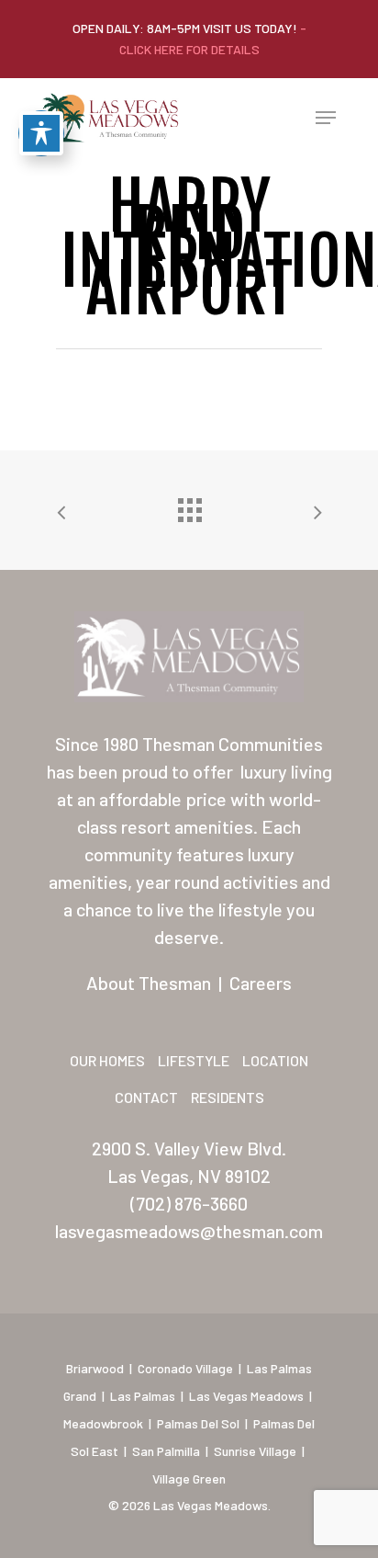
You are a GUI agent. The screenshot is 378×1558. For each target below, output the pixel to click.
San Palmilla (166, 1451)
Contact (146, 1097)
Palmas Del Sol (198, 1423)
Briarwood (95, 1368)
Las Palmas (142, 1396)
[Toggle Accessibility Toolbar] (41, 133)
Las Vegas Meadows (246, 1396)
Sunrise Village (255, 1451)
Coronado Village (185, 1368)
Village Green (189, 1478)
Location (275, 1060)
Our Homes (107, 1060)
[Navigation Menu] (326, 117)
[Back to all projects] (189, 505)
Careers (260, 983)
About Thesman (148, 983)
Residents (227, 1097)
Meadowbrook (103, 1423)
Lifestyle (193, 1060)
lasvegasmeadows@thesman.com (189, 1231)
